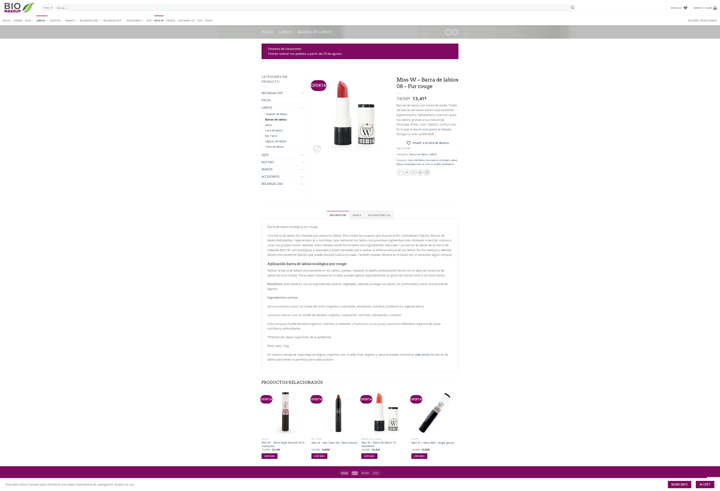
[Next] (457, 427)
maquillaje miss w (414, 164)
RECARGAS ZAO (89, 20)
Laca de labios (274, 130)
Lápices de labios (275, 141)
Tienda (17, 20)
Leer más (269, 456)
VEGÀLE (170, 20)
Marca (357, 215)
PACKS (209, 20)
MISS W (159, 20)
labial (454, 160)
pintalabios (448, 164)
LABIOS (40, 20)
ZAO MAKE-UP (186, 20)
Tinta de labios (274, 146)
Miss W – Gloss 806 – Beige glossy (432, 442)
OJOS (28, 20)
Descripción (338, 215)
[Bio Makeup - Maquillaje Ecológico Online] (19, 8)
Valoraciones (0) (379, 215)
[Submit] (572, 8)
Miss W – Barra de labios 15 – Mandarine (379, 444)
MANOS (70, 20)
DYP (149, 20)
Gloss (268, 125)
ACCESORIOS (134, 20)
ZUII (199, 20)
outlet (437, 164)
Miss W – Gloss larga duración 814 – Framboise (284, 444)
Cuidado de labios (276, 114)
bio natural (432, 160)
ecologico (444, 160)
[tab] (338, 215)
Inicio (7, 20)
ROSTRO (55, 20)
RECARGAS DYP (112, 20)
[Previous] (262, 427)
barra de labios (416, 160)
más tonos (422, 354)
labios (400, 164)
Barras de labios (315, 32)
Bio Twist (271, 136)
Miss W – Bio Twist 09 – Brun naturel (334, 442)
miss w (429, 164)
